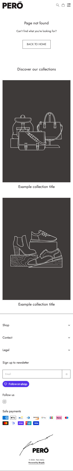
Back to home (36, 44)
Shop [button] (6, 325)
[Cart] (63, 5)
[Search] (57, 5)
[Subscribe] (66, 374)
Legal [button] (6, 350)
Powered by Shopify (36, 462)
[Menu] (68, 5)
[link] (36, 134)
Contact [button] (7, 337)
